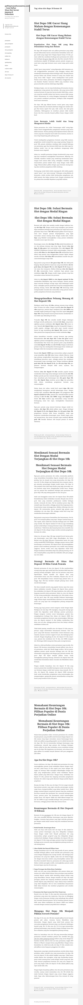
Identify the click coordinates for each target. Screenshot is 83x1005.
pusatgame (7, 40)
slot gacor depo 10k (48, 59)
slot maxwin (8, 78)
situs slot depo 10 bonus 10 (62, 190)
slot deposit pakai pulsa (57, 192)
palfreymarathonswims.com (11, 26)
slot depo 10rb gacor (46, 192)
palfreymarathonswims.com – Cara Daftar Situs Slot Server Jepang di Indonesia (17, 10)
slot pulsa (66, 192)
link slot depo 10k (62, 687)
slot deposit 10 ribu (58, 689)
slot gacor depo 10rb (61, 989)
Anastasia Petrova (48, 190)
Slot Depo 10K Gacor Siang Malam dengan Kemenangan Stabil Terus (52, 26)
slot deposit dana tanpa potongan (63, 436)
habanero (7, 59)
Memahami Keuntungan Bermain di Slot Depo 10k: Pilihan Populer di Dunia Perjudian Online (50, 709)
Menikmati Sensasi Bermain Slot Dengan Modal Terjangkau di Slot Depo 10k (52, 456)
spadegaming (8, 62)
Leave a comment (39, 193)
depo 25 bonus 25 (9, 75)
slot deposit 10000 (51, 989)
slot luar (7, 71)
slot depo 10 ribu (50, 436)
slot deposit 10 (42, 989)
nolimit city (8, 56)
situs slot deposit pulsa (39, 436)
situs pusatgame (9, 50)
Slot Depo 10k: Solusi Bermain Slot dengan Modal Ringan (53, 210)
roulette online (8, 68)
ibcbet (6, 65)
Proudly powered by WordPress (42, 1002)
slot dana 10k (46, 540)
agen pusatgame (9, 43)
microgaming (8, 53)
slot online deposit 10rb (40, 438)
